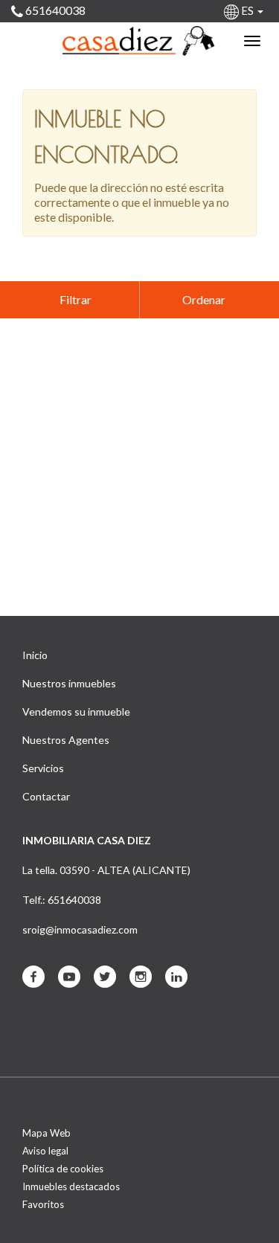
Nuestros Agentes (65, 739)
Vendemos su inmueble (76, 711)
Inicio (35, 655)
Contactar (46, 796)
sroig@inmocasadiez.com (80, 929)
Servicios (43, 768)
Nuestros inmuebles (69, 683)
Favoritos (43, 1204)
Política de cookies (62, 1169)
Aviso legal (45, 1151)
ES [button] (247, 10)
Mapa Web (46, 1133)
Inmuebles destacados (71, 1186)
